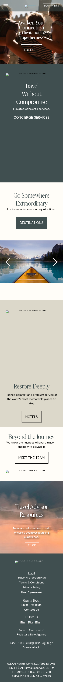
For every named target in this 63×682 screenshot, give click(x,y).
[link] (22, 622)
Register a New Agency (31, 634)
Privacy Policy (31, 587)
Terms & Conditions (31, 582)
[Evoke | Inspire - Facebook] (30, 622)
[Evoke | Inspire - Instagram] (37, 622)
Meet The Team (31, 605)
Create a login (31, 647)
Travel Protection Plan (32, 577)
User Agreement (31, 592)
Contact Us (31, 609)
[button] (55, 262)
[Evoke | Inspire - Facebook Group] (22, 622)
